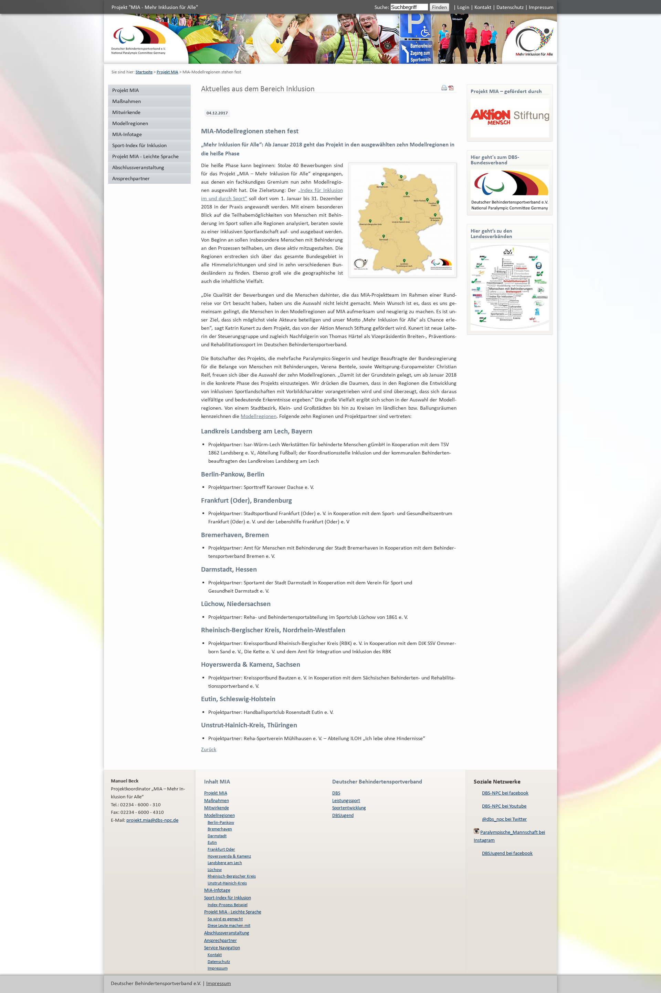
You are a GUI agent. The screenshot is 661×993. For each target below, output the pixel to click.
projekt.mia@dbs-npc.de (152, 820)
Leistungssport (346, 800)
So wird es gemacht (225, 918)
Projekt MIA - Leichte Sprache (145, 156)
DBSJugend (343, 815)
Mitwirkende (126, 112)
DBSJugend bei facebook (507, 853)
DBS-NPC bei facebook (505, 793)
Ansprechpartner (131, 178)
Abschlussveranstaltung (138, 167)
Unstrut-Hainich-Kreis (227, 882)
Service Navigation (222, 947)
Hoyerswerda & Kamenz (229, 856)
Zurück (208, 749)
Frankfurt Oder (221, 849)
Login (463, 7)
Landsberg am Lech (225, 862)
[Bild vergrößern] (402, 220)
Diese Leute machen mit (229, 925)
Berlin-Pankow (221, 822)
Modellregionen (130, 123)
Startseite (144, 71)
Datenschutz (510, 7)
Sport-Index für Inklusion (139, 145)
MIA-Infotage (127, 134)
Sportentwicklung (349, 807)
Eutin (212, 842)
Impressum (541, 7)
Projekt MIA (167, 71)
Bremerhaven (220, 828)
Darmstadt (217, 835)
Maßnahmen (126, 101)
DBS (336, 793)
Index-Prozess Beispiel (228, 904)
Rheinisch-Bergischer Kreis (232, 876)
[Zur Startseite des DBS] (139, 52)
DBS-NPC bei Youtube (504, 806)
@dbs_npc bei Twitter (504, 819)
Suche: (382, 7)
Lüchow (215, 869)
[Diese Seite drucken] (444, 88)
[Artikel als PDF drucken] (451, 88)
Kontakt (482, 7)
